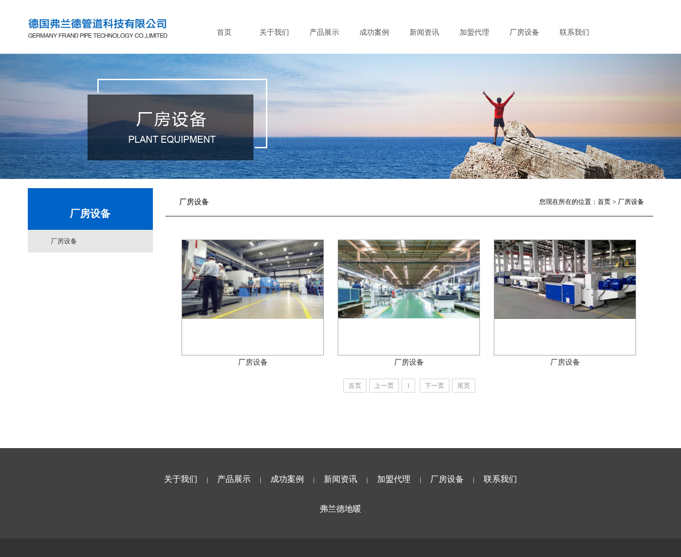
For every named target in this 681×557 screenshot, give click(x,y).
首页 (224, 32)
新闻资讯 (424, 32)
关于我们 (274, 32)
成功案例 (374, 32)
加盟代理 (474, 32)
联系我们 (574, 32)
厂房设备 (524, 32)
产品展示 (324, 32)
